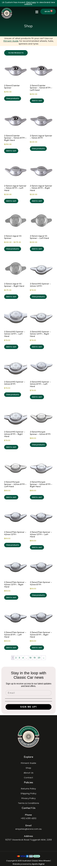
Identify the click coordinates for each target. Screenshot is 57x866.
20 (39, 657)
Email (28, 825)
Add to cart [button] (37, 100)
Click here (31, 2)
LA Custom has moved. (14, 2)
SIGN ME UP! (28, 707)
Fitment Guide (11, 41)
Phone (28, 814)
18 (30, 657)
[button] (37, 12)
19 (35, 657)
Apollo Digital (38, 864)
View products (12, 98)
